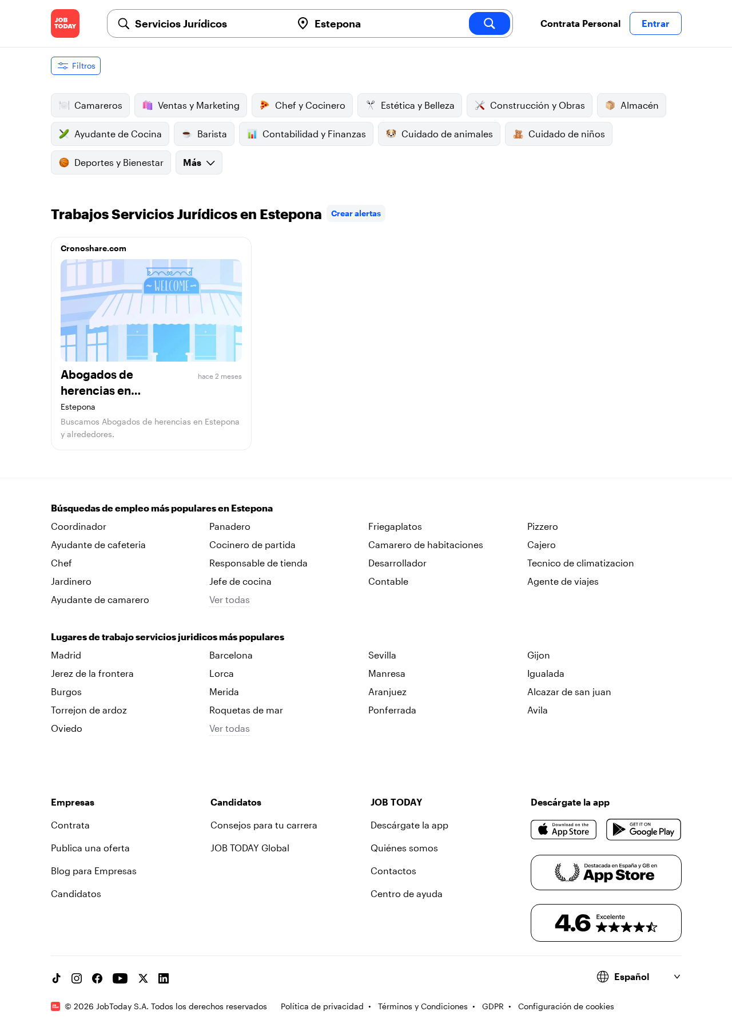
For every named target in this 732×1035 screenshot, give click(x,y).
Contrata (70, 824)
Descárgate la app (409, 824)
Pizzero (542, 526)
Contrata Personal (580, 23)
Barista (212, 133)
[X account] (143, 978)
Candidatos (76, 893)
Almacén (639, 105)
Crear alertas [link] (356, 213)
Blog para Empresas (94, 870)
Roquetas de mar (246, 709)
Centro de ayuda (407, 893)
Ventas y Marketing (199, 105)
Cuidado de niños (566, 133)
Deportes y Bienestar (119, 162)
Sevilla (382, 654)
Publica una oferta (90, 847)
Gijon (538, 654)
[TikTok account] (56, 978)
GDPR (493, 1006)
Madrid (66, 654)
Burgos (66, 691)
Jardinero (71, 581)
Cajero (541, 544)
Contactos (393, 870)
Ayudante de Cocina (118, 133)
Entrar (656, 23)
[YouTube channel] (120, 978)
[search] (489, 23)
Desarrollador (397, 562)
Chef (61, 562)
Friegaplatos (395, 526)
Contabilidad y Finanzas (314, 133)
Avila (537, 709)
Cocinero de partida (252, 544)
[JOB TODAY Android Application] (643, 829)
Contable (388, 581)
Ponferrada (392, 709)
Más (192, 162)
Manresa (386, 673)
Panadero (229, 526)
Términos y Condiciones (423, 1006)
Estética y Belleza (418, 105)
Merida (224, 691)
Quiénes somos (404, 847)
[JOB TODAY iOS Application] (564, 829)
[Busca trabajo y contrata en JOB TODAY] (65, 23)
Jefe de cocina (240, 581)
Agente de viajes (563, 581)
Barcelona (231, 654)
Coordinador (78, 526)
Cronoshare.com (93, 248)
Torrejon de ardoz (89, 709)
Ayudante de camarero (100, 599)
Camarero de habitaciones (425, 544)
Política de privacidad (322, 1006)
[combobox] (209, 23)
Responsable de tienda (258, 562)
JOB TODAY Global (249, 847)
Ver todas (229, 599)
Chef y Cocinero (310, 105)
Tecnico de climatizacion (580, 562)
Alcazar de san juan (569, 691)
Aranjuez (387, 691)
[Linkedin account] (163, 978)
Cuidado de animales (447, 133)
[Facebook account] (97, 978)
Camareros (98, 105)
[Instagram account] (76, 978)
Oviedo (66, 728)
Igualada (545, 673)
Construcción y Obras (537, 105)
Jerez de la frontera (92, 673)
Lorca (221, 673)
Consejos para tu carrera (263, 824)
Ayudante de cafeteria (98, 544)
